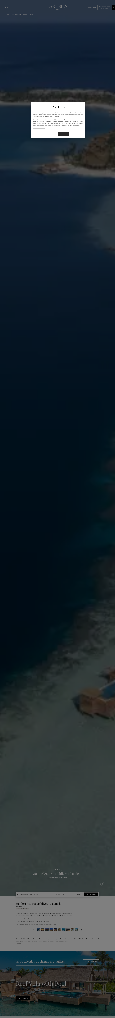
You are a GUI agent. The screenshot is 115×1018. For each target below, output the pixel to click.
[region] (58, 120)
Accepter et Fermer (64, 134)
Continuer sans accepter (39, 128)
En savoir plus (51, 134)
